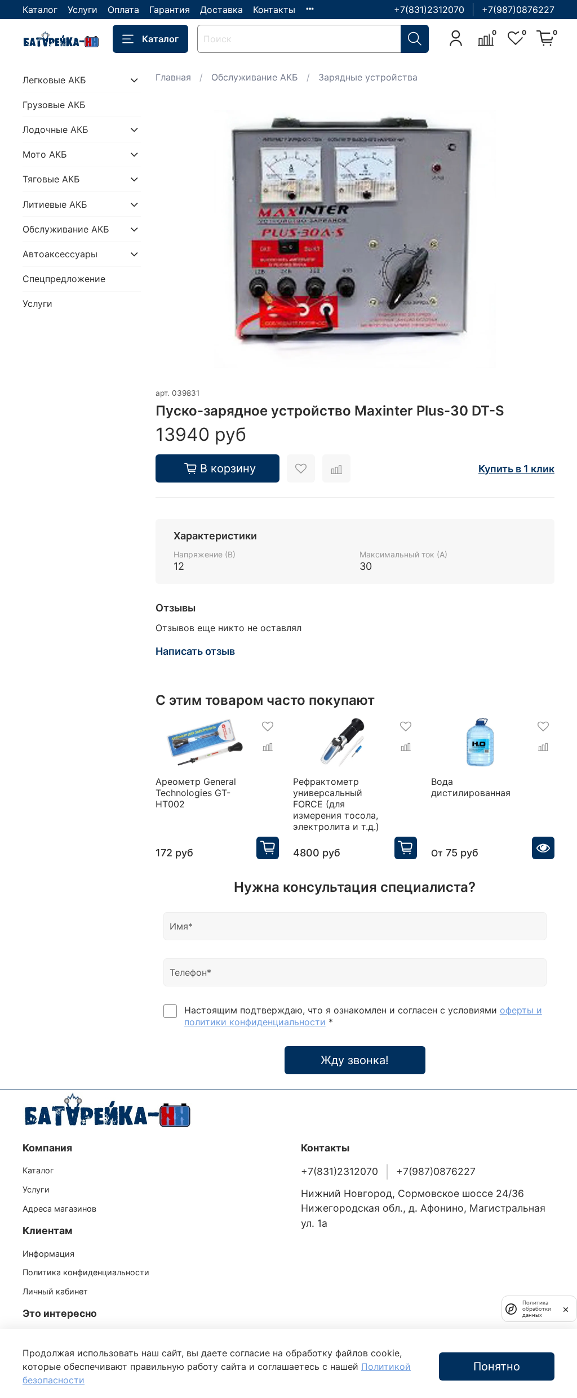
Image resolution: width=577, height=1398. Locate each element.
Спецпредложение (64, 278)
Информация (48, 1253)
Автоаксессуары (60, 254)
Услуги (82, 9)
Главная (173, 77)
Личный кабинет (55, 1291)
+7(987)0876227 (518, 9)
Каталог (40, 9)
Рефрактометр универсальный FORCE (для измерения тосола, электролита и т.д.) (336, 804)
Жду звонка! (355, 1060)
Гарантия (169, 9)
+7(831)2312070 (429, 9)
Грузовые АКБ (54, 104)
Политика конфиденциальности (86, 1272)
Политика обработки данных (536, 1308)
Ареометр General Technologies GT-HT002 (196, 793)
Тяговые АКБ (51, 179)
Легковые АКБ (54, 80)
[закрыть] (565, 1308)
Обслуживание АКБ (254, 77)
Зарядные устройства (368, 77)
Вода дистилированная (471, 787)
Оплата (123, 9)
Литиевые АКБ (55, 204)
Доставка (221, 9)
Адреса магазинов (59, 1208)
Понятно (496, 1366)
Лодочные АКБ (55, 129)
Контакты (274, 9)
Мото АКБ (45, 154)
